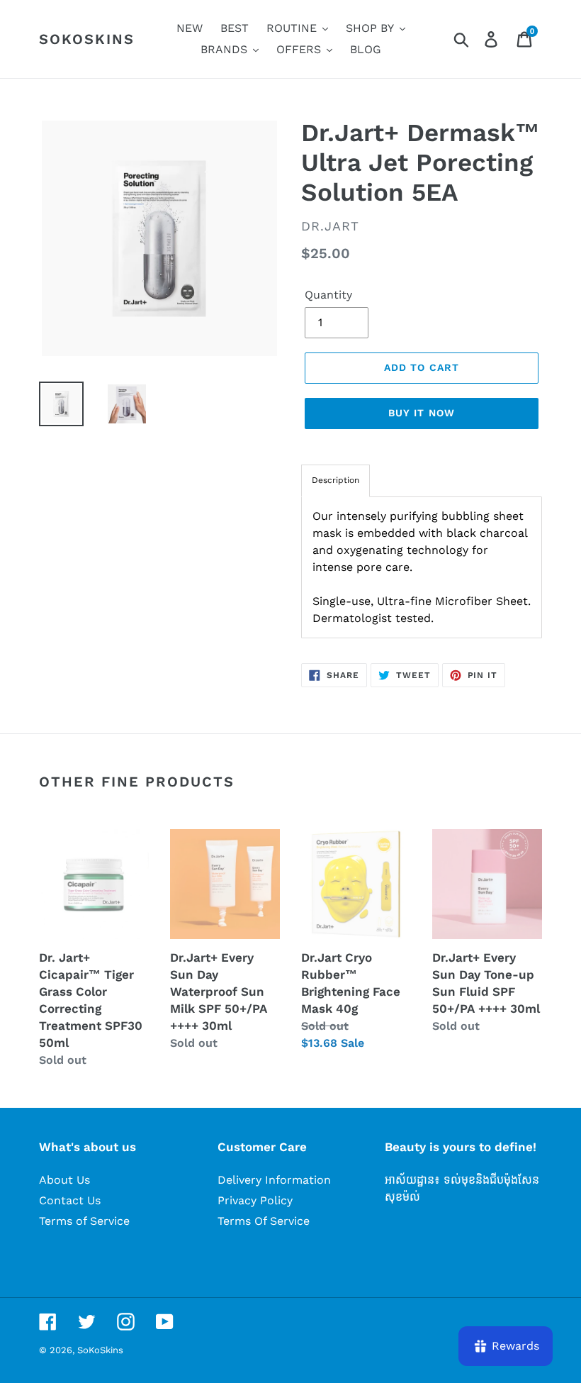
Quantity (328, 294)
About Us (64, 1180)
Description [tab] (335, 480)
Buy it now (421, 412)
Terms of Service (84, 1221)
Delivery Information (274, 1180)
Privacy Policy (255, 1200)
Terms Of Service (264, 1221)
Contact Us (70, 1200)
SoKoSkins (87, 39)
